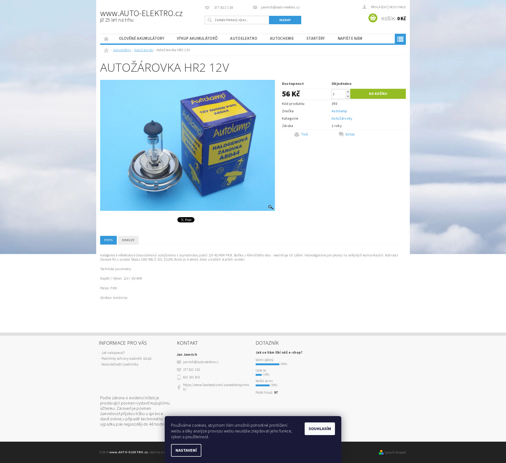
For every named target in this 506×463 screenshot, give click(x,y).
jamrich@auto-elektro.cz (200, 362)
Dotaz (350, 134)
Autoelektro (243, 38)
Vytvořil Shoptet (395, 452)
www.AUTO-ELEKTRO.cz (141, 15)
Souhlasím (320, 429)
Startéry (315, 38)
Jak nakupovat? (113, 352)
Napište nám (350, 38)
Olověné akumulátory (141, 38)
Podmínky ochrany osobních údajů (126, 358)
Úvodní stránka (106, 38)
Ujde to (261, 370)
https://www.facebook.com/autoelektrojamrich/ (216, 387)
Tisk (304, 134)
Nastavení (186, 450)
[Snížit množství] (348, 96)
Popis (108, 240)
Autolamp (339, 111)
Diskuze (128, 240)
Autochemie (282, 38)
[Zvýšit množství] (348, 91)
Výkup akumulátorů (197, 38)
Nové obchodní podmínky (119, 364)
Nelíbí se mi (264, 381)
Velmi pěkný (265, 360)
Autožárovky (342, 118)
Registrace (398, 7)
